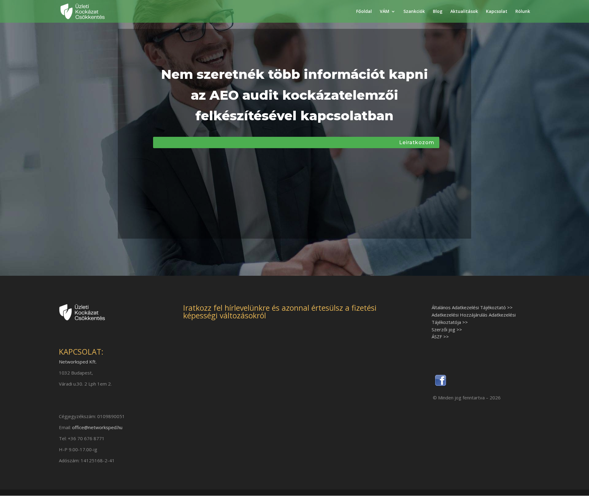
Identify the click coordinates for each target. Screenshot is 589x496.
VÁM (384, 11)
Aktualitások (464, 11)
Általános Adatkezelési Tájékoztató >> (472, 307)
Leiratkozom (416, 142)
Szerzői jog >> (447, 329)
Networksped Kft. (78, 362)
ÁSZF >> (440, 336)
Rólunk (522, 11)
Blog (437, 11)
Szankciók (414, 11)
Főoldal (364, 11)
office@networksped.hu (97, 427)
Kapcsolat (496, 11)
